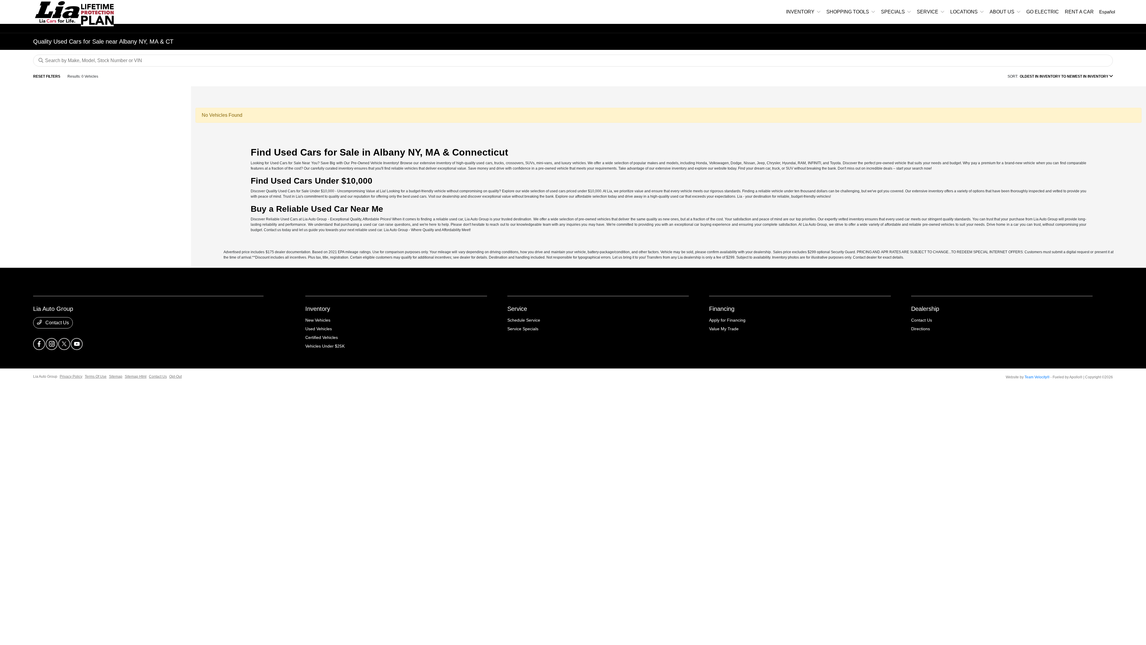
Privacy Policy (71, 376)
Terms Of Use (96, 376)
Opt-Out (175, 376)
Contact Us (56, 322)
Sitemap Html (136, 376)
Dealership (925, 308)
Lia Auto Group (45, 376)
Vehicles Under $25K (325, 346)
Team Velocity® (1037, 377)
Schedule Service (523, 320)
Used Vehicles (318, 328)
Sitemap (115, 376)
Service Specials (522, 328)
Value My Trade (724, 328)
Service (517, 308)
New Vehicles (317, 320)
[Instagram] (52, 344)
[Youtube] (77, 344)
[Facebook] (39, 344)
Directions (920, 328)
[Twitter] (64, 344)
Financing (721, 308)
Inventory (317, 308)
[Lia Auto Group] (57, 11)
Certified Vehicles (321, 337)
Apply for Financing (727, 320)
